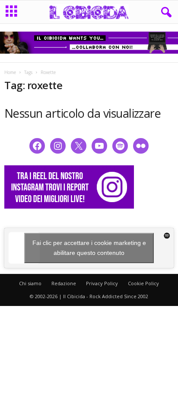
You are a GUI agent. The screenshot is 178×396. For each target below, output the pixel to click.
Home (10, 72)
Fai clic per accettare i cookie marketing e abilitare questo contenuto (89, 247)
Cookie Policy (143, 283)
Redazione (63, 283)
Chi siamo (30, 283)
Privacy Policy (102, 283)
